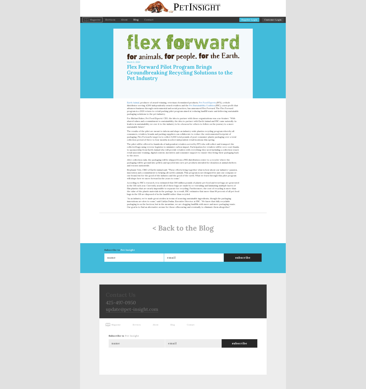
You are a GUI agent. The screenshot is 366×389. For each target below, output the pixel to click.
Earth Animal (133, 102)
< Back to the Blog (183, 228)
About (124, 19)
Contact (148, 19)
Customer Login (273, 19)
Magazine (95, 19)
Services (110, 19)
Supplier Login (249, 19)
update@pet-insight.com (132, 309)
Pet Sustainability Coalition (202, 105)
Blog (136, 19)
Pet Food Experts (207, 102)
